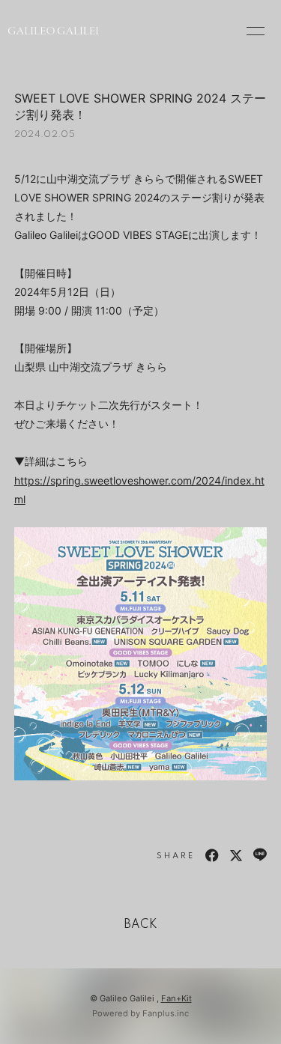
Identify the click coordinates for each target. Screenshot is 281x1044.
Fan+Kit (176, 998)
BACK (141, 925)
